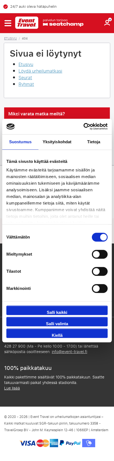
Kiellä (57, 335)
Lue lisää (12, 388)
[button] (7, 23)
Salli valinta (57, 323)
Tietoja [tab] (93, 141)
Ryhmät (26, 84)
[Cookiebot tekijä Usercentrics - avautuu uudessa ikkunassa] (83, 126)
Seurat (25, 78)
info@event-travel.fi (69, 351)
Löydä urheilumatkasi (40, 71)
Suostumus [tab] (20, 141)
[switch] (100, 254)
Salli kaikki (57, 312)
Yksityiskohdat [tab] (57, 141)
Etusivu (10, 38)
